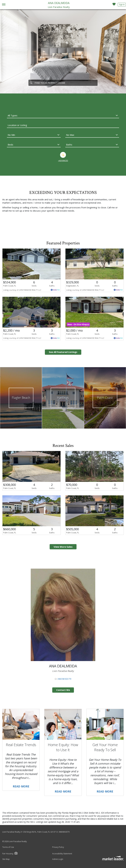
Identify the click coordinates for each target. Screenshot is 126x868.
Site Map (6, 859)
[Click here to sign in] (114, 5)
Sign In (122, 4)
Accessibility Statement (62, 853)
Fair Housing (7, 853)
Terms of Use (8, 847)
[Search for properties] (31, 82)
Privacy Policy (58, 847)
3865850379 (64, 678)
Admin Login (57, 859)
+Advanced (63, 160)
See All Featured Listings (63, 351)
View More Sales (63, 546)
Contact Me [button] (63, 689)
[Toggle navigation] (3, 5)
